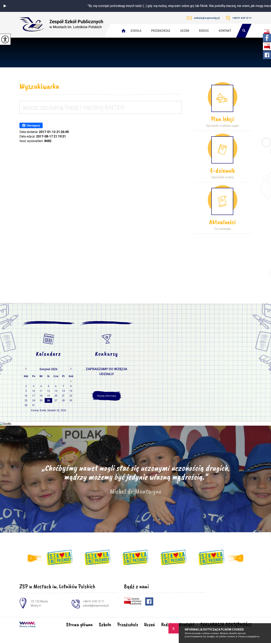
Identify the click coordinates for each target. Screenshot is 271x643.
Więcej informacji (106, 395)
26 (48, 400)
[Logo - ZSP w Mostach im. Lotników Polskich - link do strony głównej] (61, 24)
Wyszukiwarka (39, 86)
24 (33, 400)
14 (63, 391)
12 (48, 391)
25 (41, 400)
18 (41, 395)
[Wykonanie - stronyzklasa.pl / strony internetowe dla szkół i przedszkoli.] (27, 625)
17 (33, 395)
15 (70, 391)
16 (26, 395)
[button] (5, 6)
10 (33, 391)
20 (56, 395)
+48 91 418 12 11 (242, 17)
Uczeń (184, 30)
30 (26, 405)
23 (26, 400)
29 (70, 400)
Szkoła (136, 30)
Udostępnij (33, 125)
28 (63, 400)
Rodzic (204, 30)
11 (41, 391)
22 (70, 395)
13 (56, 391)
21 (63, 395)
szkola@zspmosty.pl (207, 17)
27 (56, 400)
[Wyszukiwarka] (244, 31)
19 (48, 395)
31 (33, 405)
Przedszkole (160, 30)
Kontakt (225, 30)
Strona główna (79, 624)
